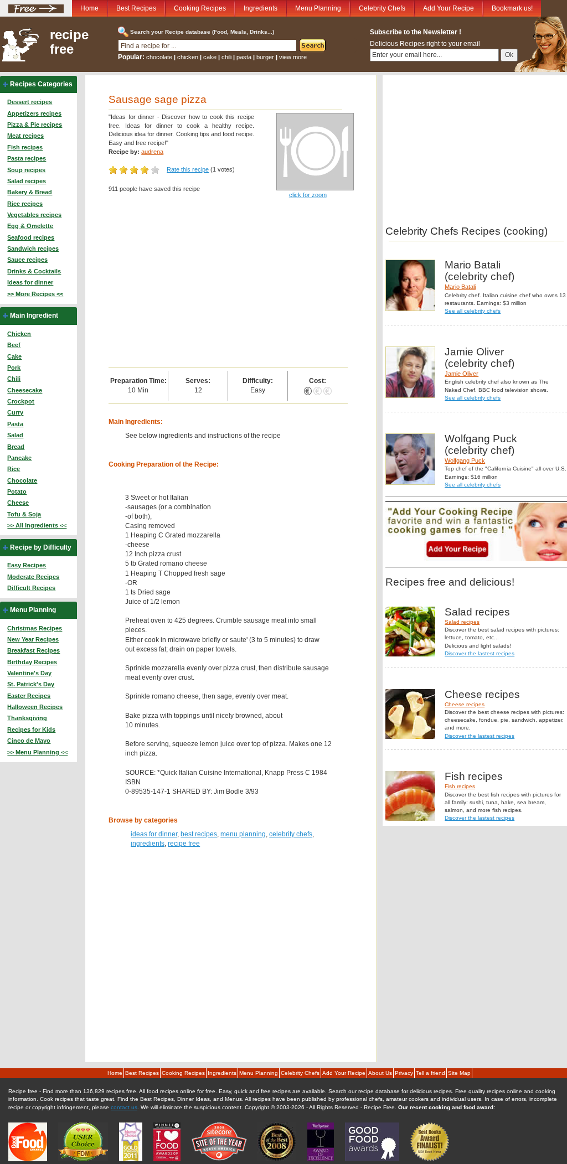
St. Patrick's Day (30, 684)
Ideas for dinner (30, 282)
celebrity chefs (290, 834)
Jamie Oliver (461, 373)
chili (226, 57)
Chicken (19, 333)
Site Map (459, 1073)
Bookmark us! (512, 8)
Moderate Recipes (33, 576)
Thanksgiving (27, 718)
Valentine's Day (29, 673)
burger (265, 57)
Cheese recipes (464, 704)
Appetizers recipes (34, 113)
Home (89, 8)
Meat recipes (25, 135)
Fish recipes (25, 147)
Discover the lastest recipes (479, 653)
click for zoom (308, 195)
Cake (14, 356)
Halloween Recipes (35, 706)
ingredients (147, 843)
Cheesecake (24, 390)
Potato (17, 491)
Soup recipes (26, 170)
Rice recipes (25, 203)
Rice (13, 468)
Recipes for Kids (31, 729)
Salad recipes (26, 181)
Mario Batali (460, 286)
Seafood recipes (30, 237)
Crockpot (20, 401)
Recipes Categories (41, 84)
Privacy (404, 1073)
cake (210, 57)
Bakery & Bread (29, 192)
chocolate (159, 57)
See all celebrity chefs (473, 311)
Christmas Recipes (34, 628)
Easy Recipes (26, 565)
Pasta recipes (26, 158)
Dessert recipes (29, 102)
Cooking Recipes (200, 8)
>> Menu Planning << (37, 752)
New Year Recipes (33, 639)
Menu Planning (318, 8)
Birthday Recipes (32, 662)
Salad (15, 435)
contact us (124, 1107)
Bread (15, 446)
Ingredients (260, 8)
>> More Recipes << (35, 294)
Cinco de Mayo (28, 740)
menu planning (243, 834)
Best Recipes (136, 8)
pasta (243, 57)
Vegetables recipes (34, 214)
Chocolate (22, 480)
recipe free (69, 42)
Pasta (15, 424)
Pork (13, 367)
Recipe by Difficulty (40, 547)
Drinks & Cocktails (34, 271)
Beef (13, 345)
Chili (13, 378)
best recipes (199, 834)
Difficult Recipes (31, 587)
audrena (152, 151)
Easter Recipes (28, 695)
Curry (15, 412)
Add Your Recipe (448, 8)
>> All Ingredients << (36, 525)
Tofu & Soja (24, 514)
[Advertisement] (227, 284)
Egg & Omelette (30, 226)
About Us (380, 1073)
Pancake (19, 457)
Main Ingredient (34, 315)
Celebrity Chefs (382, 8)
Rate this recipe (188, 169)
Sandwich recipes (33, 248)
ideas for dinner (154, 834)
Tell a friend (430, 1073)
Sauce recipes (27, 259)
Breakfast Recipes (33, 650)
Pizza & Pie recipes (34, 124)
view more (293, 57)
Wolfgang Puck (465, 460)
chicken (187, 57)
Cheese (18, 502)
